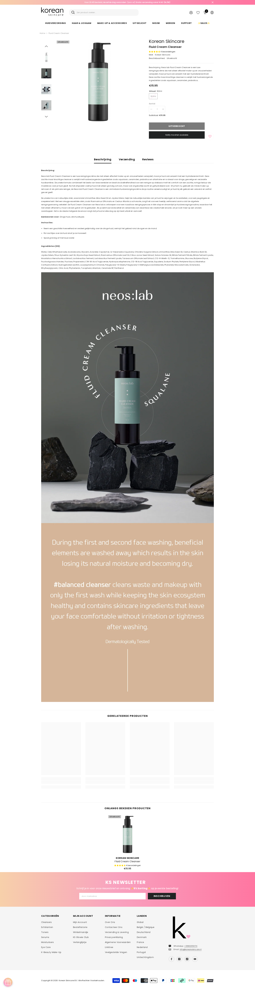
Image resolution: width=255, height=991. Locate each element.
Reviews (148, 159)
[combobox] (107, 12)
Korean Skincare (166, 41)
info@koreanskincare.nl (191, 949)
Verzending (127, 159)
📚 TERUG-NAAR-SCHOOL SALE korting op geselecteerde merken (127, 2)
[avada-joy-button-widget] (8, 982)
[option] (127, 2)
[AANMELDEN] (191, 12)
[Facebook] (171, 959)
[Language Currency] (212, 12)
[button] (46, 46)
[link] (61, 782)
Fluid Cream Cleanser (127, 861)
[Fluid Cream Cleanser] (127, 834)
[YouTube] (195, 959)
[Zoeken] (104, 12)
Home (42, 33)
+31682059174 (190, 946)
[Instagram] (179, 959)
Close (212, 2)
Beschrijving (102, 159)
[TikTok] (187, 959)
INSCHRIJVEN (162, 896)
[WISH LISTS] (198, 12)
